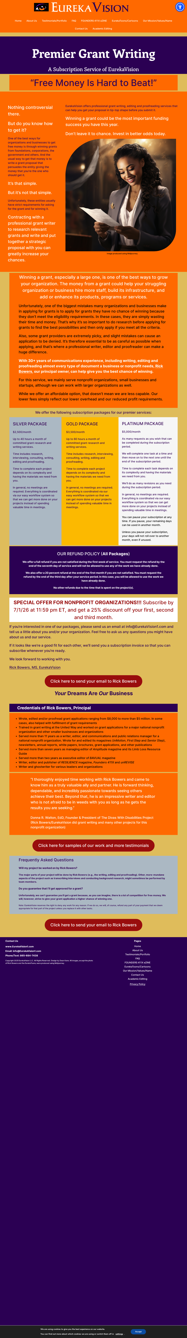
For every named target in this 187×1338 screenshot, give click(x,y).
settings (119, 1334)
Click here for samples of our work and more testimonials (93, 845)
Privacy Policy (137, 984)
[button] (180, 7)
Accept (138, 1331)
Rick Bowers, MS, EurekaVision (34, 667)
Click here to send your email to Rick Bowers (93, 681)
